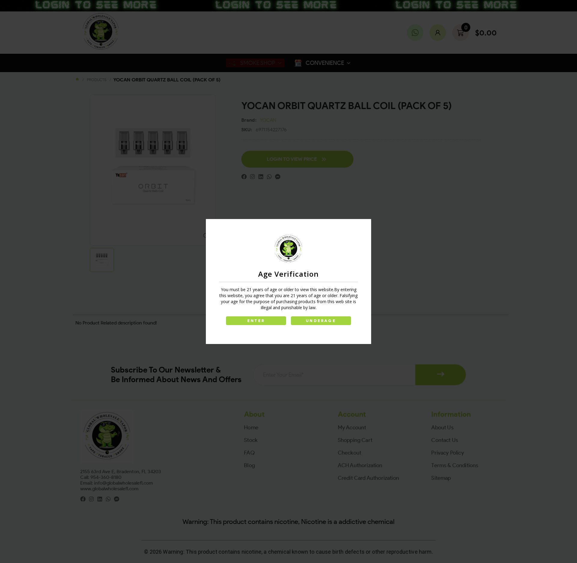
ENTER (256, 320)
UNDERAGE (321, 320)
